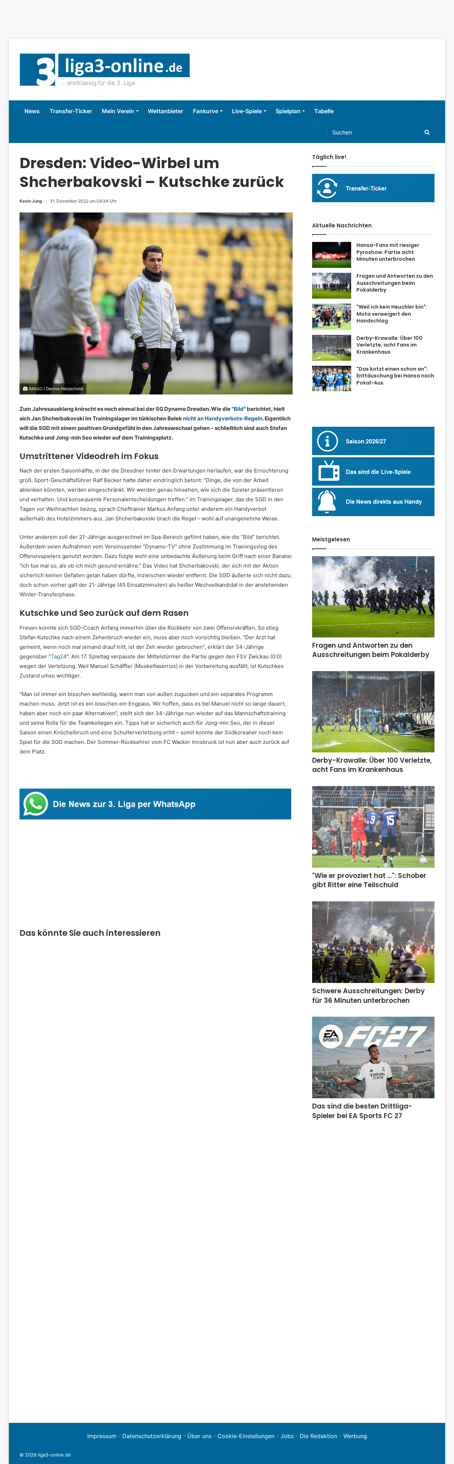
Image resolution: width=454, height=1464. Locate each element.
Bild (239, 408)
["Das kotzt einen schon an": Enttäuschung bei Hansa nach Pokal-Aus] (331, 379)
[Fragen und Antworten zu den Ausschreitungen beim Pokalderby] (331, 286)
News (32, 111)
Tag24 (59, 656)
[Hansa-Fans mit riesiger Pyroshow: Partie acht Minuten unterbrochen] (331, 255)
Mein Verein (118, 111)
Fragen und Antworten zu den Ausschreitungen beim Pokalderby (394, 282)
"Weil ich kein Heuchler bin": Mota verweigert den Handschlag (391, 313)
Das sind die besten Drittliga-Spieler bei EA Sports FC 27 (362, 1111)
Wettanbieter (165, 111)
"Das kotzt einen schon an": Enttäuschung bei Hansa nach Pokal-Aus (395, 375)
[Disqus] (156, 1314)
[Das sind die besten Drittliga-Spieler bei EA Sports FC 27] (373, 1057)
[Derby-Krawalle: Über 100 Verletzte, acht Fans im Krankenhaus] (331, 348)
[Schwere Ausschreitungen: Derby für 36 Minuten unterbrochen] (373, 942)
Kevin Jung (31, 201)
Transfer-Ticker (71, 111)
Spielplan (288, 111)
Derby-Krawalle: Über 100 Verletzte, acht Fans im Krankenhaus (389, 345)
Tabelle (324, 111)
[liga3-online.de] (105, 69)
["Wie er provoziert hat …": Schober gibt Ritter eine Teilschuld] (373, 827)
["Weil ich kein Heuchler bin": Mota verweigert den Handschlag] (331, 317)
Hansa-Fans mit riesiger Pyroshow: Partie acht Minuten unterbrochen (387, 252)
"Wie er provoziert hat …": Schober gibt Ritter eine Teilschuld (369, 880)
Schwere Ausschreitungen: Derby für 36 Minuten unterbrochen (368, 995)
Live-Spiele (247, 111)
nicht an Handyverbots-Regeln (222, 418)
